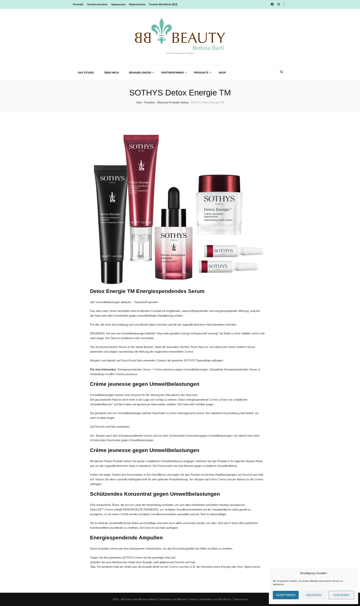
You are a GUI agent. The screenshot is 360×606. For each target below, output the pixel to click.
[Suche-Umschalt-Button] (281, 72)
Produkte (201, 72)
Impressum (118, 4)
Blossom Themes (187, 599)
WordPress (224, 599)
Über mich (111, 72)
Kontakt (78, 4)
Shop (222, 72)
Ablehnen (313, 595)
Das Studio (86, 72)
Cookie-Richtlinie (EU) (163, 4)
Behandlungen (140, 72)
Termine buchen (97, 4)
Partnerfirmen (172, 72)
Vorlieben (341, 595)
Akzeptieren (286, 595)
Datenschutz (137, 4)
